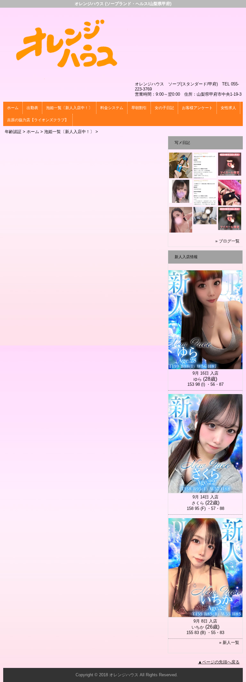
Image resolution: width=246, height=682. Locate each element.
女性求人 (228, 108)
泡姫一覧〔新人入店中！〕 (69, 108)
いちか (198, 627)
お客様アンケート (197, 108)
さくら (198, 503)
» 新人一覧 (229, 642)
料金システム (111, 108)
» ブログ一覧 (227, 241)
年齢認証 (13, 131)
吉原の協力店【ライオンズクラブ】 (38, 120)
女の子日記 (164, 108)
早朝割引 (139, 108)
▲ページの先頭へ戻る (219, 662)
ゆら (197, 379)
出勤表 (32, 108)
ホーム (13, 108)
